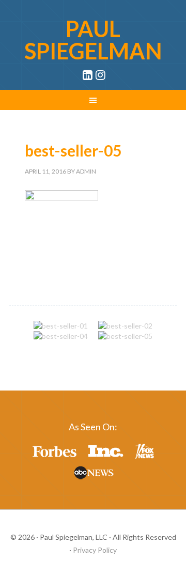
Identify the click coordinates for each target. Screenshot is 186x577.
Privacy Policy (95, 549)
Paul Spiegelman (93, 39)
